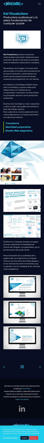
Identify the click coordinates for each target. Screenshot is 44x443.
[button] (39, 4)
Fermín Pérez (26, 388)
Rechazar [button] (34, 438)
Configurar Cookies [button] (10, 438)
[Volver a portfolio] (22, 366)
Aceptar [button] (24, 438)
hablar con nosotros (22, 399)
